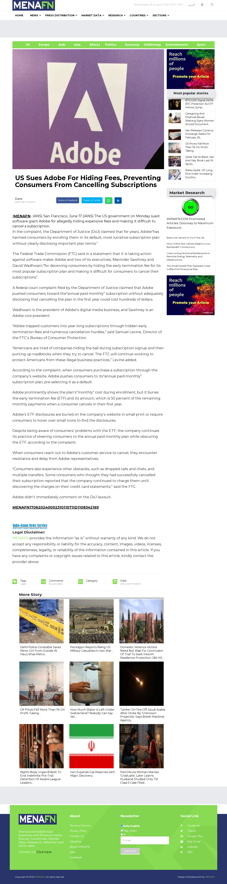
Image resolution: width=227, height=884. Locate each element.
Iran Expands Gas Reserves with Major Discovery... (92, 773)
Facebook (193, 825)
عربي (192, 4)
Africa (93, 44)
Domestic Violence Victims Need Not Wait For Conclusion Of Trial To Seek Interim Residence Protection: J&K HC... (142, 652)
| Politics (110, 44)
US (23, 44)
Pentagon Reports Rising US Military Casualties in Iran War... (91, 648)
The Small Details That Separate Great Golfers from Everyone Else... (188, 267)
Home (19, 15)
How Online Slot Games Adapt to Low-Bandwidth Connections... (189, 245)
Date (18, 198)
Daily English (131, 826)
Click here (44, 852)
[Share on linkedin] (118, 200)
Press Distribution (59, 15)
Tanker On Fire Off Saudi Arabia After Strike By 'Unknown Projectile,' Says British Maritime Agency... (142, 715)
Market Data (91, 15)
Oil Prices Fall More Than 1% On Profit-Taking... (197, 147)
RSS (190, 852)
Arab (62, 44)
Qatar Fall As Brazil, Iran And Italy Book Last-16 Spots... (199, 160)
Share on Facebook (67, 200)
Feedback (76, 857)
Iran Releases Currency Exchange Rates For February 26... (199, 134)
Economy (132, 44)
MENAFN (22, 216)
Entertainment (171, 44)
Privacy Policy (78, 831)
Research (115, 15)
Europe (44, 44)
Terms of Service (80, 825)
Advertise (75, 841)
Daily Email (193, 841)
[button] (202, 4)
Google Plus (195, 836)
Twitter (191, 831)
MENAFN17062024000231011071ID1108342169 (55, 507)
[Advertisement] (114, 29)
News (34, 15)
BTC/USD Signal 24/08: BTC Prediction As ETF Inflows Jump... (199, 104)
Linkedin (192, 846)
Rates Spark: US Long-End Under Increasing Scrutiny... (199, 174)
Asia (77, 44)
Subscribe (130, 851)
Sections (160, 15)
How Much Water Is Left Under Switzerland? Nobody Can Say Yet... (92, 713)
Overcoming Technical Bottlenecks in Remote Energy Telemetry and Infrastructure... (188, 256)
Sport (198, 44)
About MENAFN (80, 846)
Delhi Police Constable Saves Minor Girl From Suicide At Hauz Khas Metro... (40, 650)
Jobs (72, 852)
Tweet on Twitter (92, 200)
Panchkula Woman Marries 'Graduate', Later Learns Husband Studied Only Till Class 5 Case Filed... (139, 777)
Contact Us (77, 836)
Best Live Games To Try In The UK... (186, 237)
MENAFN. (40, 877)
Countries (138, 15)
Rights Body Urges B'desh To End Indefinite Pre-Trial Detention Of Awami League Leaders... (40, 777)
